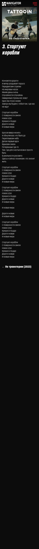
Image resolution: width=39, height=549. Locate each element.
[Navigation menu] (35, 3)
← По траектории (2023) (16, 267)
